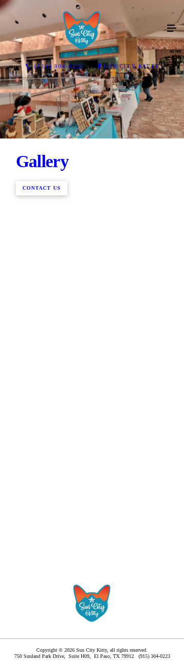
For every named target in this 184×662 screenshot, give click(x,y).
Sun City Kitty (131, 66)
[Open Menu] (171, 29)
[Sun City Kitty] (81, 28)
